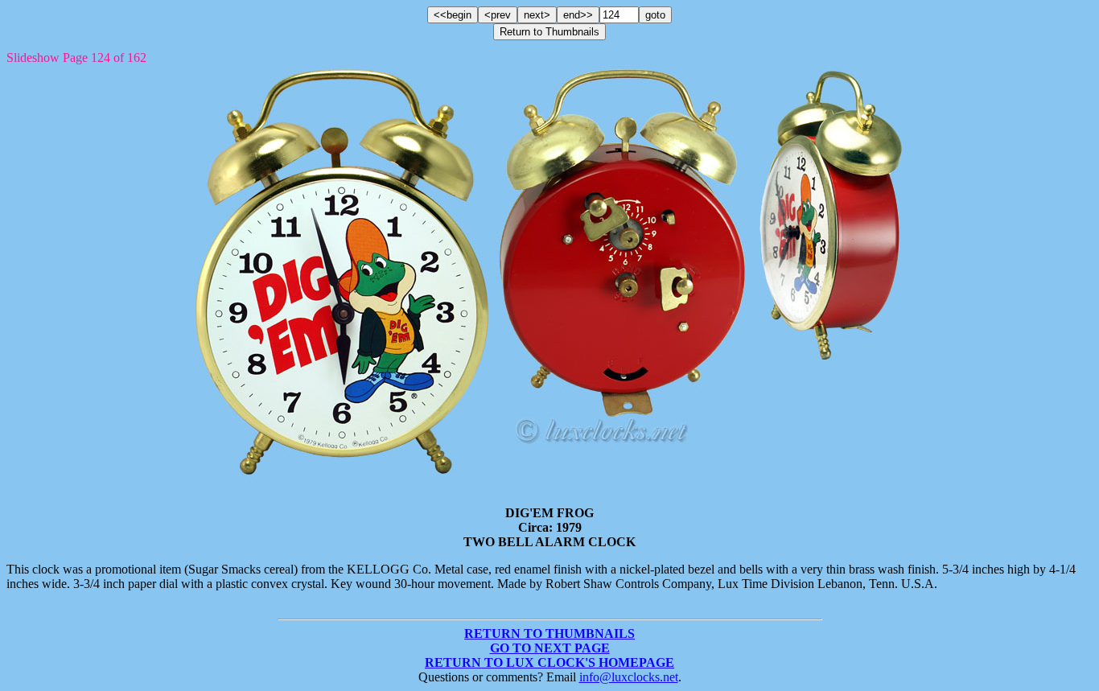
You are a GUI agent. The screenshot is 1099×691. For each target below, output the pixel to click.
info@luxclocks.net (628, 677)
